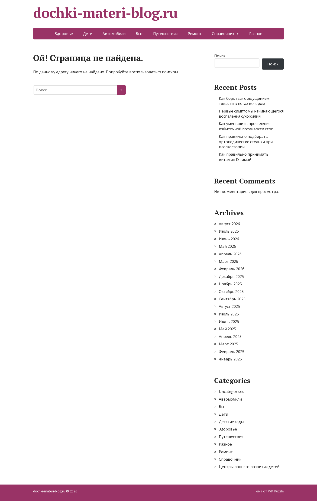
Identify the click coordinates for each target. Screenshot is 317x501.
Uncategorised (231, 391)
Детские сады (231, 421)
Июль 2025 (229, 314)
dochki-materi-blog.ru (105, 13)
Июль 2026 (229, 231)
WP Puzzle (276, 491)
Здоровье (64, 33)
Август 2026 (229, 223)
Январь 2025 (230, 359)
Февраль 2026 (231, 268)
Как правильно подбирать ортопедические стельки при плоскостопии (246, 141)
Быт (139, 33)
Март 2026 (228, 261)
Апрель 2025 (230, 336)
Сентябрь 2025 (232, 299)
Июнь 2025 (229, 321)
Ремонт (195, 33)
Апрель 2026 (230, 254)
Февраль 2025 (231, 351)
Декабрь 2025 (231, 276)
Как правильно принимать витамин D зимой (243, 157)
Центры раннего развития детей (249, 466)
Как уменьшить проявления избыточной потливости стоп (246, 126)
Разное (255, 33)
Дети (87, 33)
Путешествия (165, 33)
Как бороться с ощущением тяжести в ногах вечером (244, 101)
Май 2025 (227, 328)
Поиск (219, 55)
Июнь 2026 (229, 238)
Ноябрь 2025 (230, 283)
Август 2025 (229, 306)
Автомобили (114, 33)
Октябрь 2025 (231, 291)
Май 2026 (227, 246)
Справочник (223, 33)
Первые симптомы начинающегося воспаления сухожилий (251, 114)
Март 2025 (228, 344)
